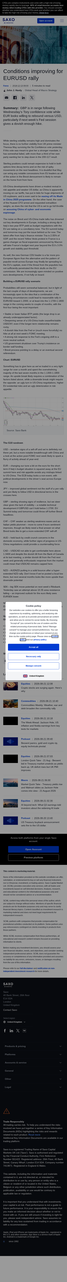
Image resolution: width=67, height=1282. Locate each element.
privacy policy (47, 639)
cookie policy (27, 639)
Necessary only (33, 656)
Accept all (34, 647)
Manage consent (33, 666)
